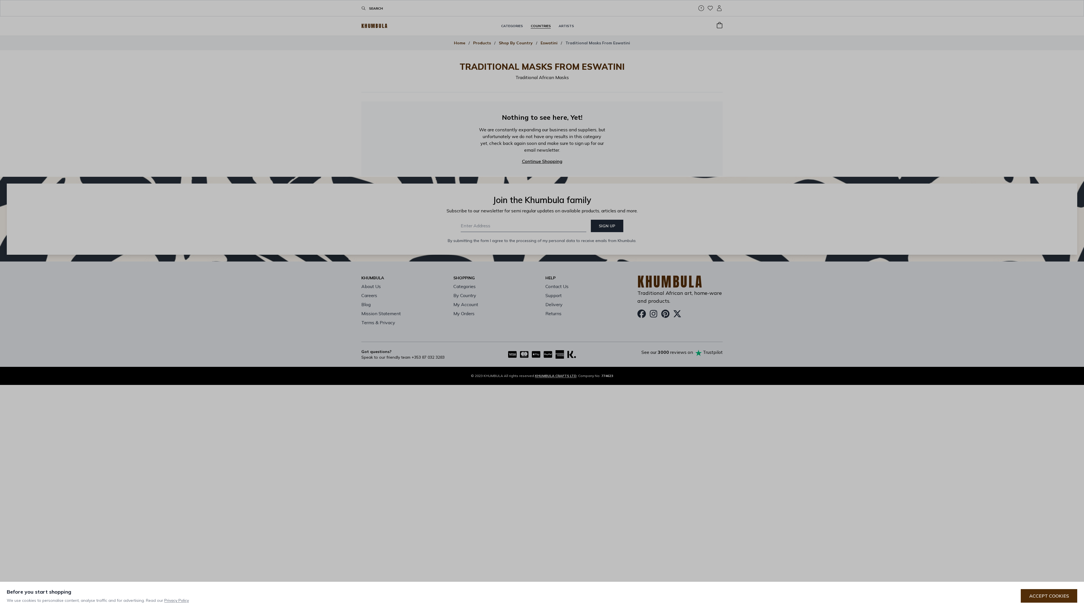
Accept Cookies (1049, 596)
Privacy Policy (176, 600)
